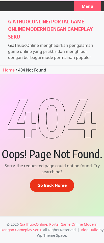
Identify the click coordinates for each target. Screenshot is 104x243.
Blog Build (89, 229)
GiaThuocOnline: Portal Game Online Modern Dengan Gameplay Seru (50, 29)
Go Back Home (52, 185)
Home (9, 70)
